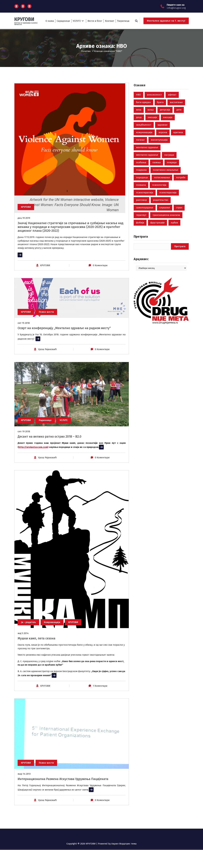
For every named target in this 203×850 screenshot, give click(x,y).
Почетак (86, 51)
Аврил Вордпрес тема (124, 843)
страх (179, 207)
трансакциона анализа (166, 215)
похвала (141, 184)
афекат (172, 94)
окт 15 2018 (24, 323)
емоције (152, 117)
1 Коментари (100, 685)
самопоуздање (144, 207)
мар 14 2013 (24, 773)
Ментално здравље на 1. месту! (166, 20)
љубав (174, 222)
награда (169, 154)
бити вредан (143, 102)
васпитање (176, 102)
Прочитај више (26, 254)
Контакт (109, 20)
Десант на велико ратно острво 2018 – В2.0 (49, 436)
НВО (138, 94)
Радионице (45, 420)
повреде (172, 162)
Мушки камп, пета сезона (36, 638)
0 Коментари (100, 265)
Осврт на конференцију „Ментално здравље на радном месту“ (64, 328)
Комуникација (52, 622)
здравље (162, 124)
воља (150, 109)
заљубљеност (143, 124)
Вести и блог (95, 20)
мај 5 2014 (23, 633)
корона (163, 132)
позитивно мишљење (165, 169)
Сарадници (63, 20)
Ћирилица (123, 20)
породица (142, 177)
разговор (141, 200)
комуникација (144, 132)
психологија (159, 184)
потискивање (162, 177)
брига (160, 102)
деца (139, 117)
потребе (180, 177)
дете (178, 109)
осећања (141, 162)
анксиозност (154, 94)
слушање (164, 207)
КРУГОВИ (26, 206)
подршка (141, 169)
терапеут (141, 215)
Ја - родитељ (28, 622)
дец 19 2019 (24, 218)
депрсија (165, 109)
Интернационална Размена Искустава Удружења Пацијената (63, 779)
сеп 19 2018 (24, 431)
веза (138, 109)
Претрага (141, 236)
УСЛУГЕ (77, 20)
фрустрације (157, 222)
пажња (156, 162)
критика (178, 132)
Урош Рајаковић (47, 349)
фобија (140, 222)
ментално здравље (147, 147)
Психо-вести (46, 311)
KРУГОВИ (45, 265)
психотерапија (144, 192)
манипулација (159, 139)
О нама (50, 20)
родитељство (160, 200)
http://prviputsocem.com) (33, 447)
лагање (140, 139)
